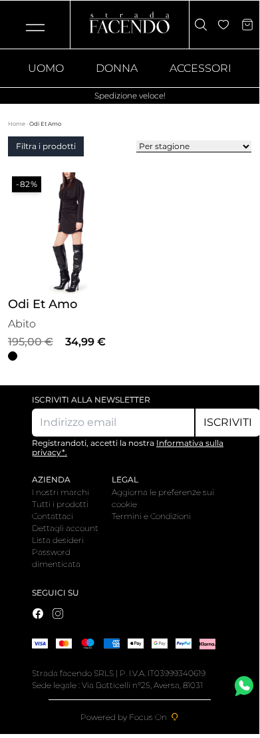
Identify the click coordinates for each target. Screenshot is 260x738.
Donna (117, 68)
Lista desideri (58, 540)
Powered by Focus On (123, 717)
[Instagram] (58, 614)
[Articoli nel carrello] (247, 24)
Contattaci (52, 516)
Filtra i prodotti (46, 146)
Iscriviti (227, 422)
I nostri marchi (60, 492)
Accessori (200, 68)
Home (17, 123)
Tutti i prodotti (60, 504)
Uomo (46, 68)
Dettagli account (65, 528)
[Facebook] (38, 614)
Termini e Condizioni (151, 516)
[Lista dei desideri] (223, 25)
